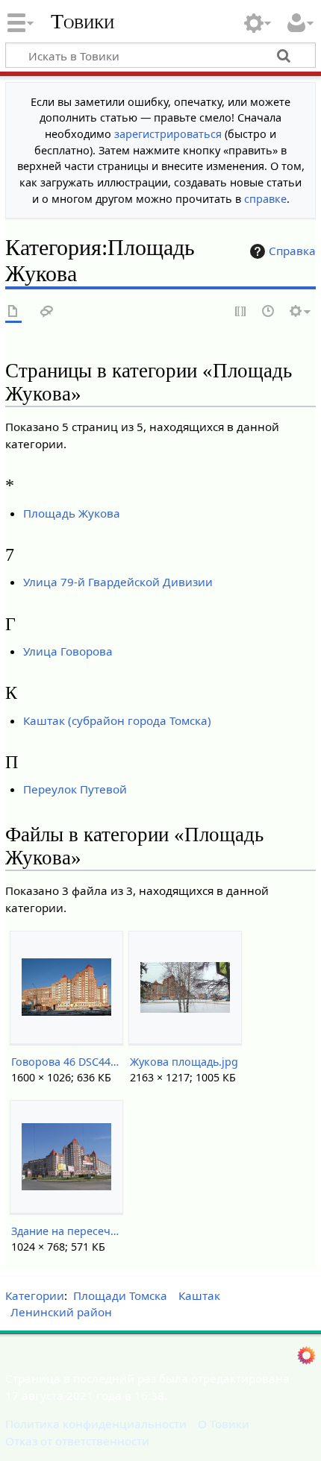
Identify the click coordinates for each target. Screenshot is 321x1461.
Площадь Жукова (71, 513)
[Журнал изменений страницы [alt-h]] (269, 312)
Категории (34, 1295)
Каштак (199, 1295)
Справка (292, 250)
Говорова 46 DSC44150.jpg (66, 1062)
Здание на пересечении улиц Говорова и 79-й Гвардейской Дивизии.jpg (66, 1231)
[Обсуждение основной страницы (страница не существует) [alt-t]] (47, 312)
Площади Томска (120, 1295)
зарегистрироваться (168, 134)
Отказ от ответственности (77, 1440)
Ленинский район (61, 1311)
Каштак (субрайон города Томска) (117, 720)
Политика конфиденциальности (96, 1423)
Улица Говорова (68, 651)
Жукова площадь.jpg (184, 1062)
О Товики (223, 1423)
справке (265, 199)
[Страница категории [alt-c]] (13, 312)
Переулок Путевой (75, 789)
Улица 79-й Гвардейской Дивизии (118, 581)
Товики (82, 21)
